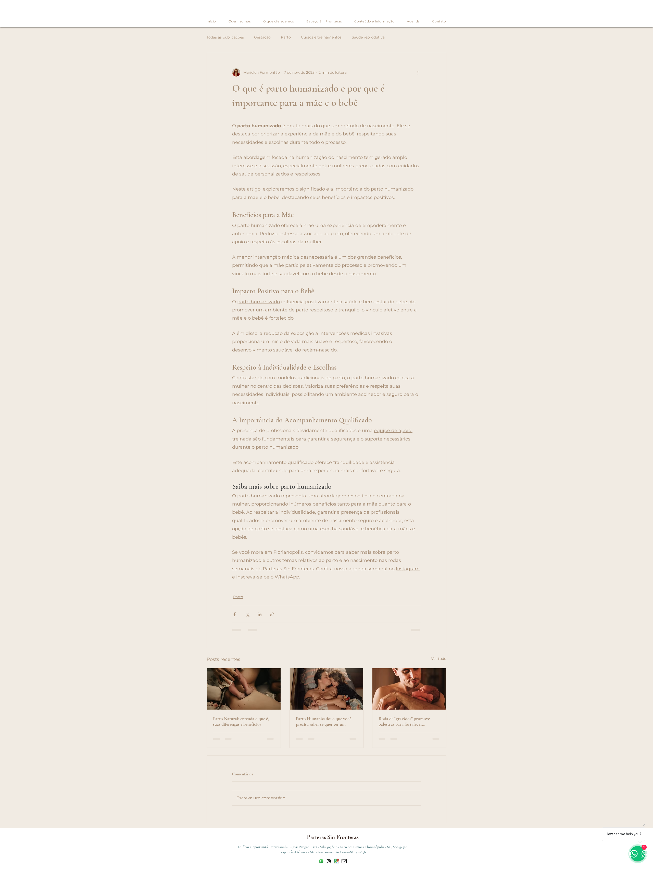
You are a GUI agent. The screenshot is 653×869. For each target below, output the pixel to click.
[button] (374, 21)
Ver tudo (438, 658)
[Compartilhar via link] (272, 614)
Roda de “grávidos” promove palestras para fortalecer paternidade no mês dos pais (404, 721)
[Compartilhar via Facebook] (234, 614)
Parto (286, 37)
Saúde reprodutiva (368, 37)
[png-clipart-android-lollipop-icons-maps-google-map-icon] (336, 861)
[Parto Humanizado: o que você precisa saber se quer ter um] (326, 689)
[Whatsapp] (321, 861)
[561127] (344, 861)
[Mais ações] (418, 72)
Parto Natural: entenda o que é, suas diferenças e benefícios (241, 721)
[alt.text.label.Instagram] (328, 861)
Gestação (262, 37)
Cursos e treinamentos (321, 37)
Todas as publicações (225, 37)
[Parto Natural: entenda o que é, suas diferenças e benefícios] (244, 689)
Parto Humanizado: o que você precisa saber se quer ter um (323, 721)
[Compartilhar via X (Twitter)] (247, 614)
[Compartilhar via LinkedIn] (259, 614)
